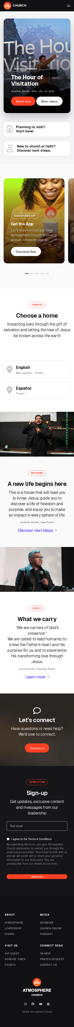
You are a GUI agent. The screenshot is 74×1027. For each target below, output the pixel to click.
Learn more (35, 677)
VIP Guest (12, 953)
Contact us (48, 964)
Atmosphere (14, 922)
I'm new (45, 953)
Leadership (13, 928)
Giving (9, 934)
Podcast (46, 934)
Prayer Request (52, 959)
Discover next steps (35, 530)
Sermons (47, 922)
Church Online (51, 928)
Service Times (15, 959)
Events (10, 964)
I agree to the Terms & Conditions (31, 839)
